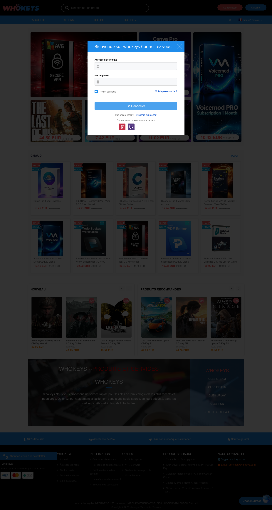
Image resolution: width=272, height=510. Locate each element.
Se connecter (136, 106)
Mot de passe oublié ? (166, 91)
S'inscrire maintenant (146, 114)
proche (179, 46)
